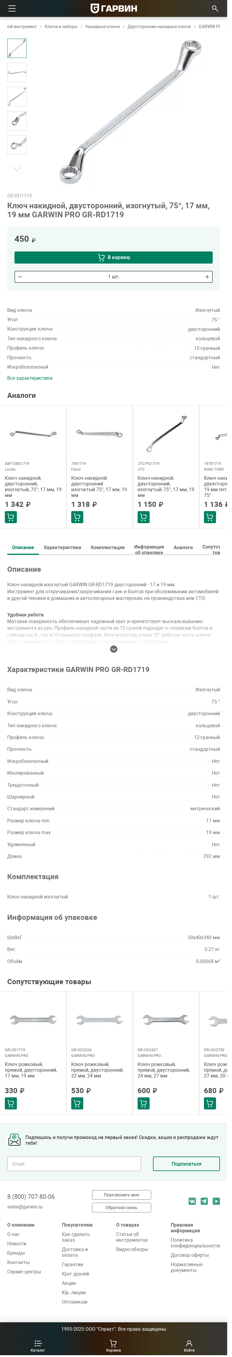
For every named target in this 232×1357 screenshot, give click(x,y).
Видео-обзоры (132, 1249)
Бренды (16, 1253)
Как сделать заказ (76, 1237)
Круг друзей (75, 1274)
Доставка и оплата (75, 1252)
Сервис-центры (24, 1272)
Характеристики (62, 547)
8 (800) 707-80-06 (31, 1196)
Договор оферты (190, 1255)
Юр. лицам (74, 1292)
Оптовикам (74, 1302)
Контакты (18, 1262)
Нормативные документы (186, 1267)
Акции (69, 1283)
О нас (13, 1234)
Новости (16, 1244)
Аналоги (183, 547)
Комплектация (108, 547)
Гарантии (72, 1264)
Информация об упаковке (149, 549)
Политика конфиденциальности (195, 1243)
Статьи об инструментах (132, 1237)
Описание (23, 547)
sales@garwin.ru (25, 1207)
